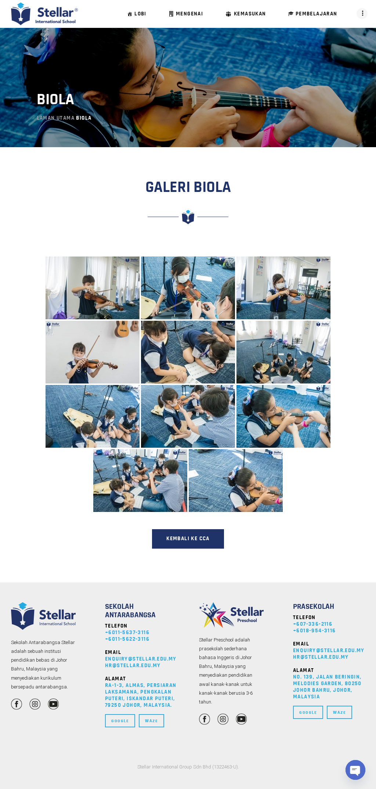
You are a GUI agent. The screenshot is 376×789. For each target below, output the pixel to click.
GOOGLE (120, 721)
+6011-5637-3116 (127, 632)
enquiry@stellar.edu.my (141, 659)
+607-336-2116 (312, 624)
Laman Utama (56, 118)
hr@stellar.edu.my (133, 665)
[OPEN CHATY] (355, 770)
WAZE (151, 721)
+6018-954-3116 (314, 630)
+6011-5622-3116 (127, 639)
